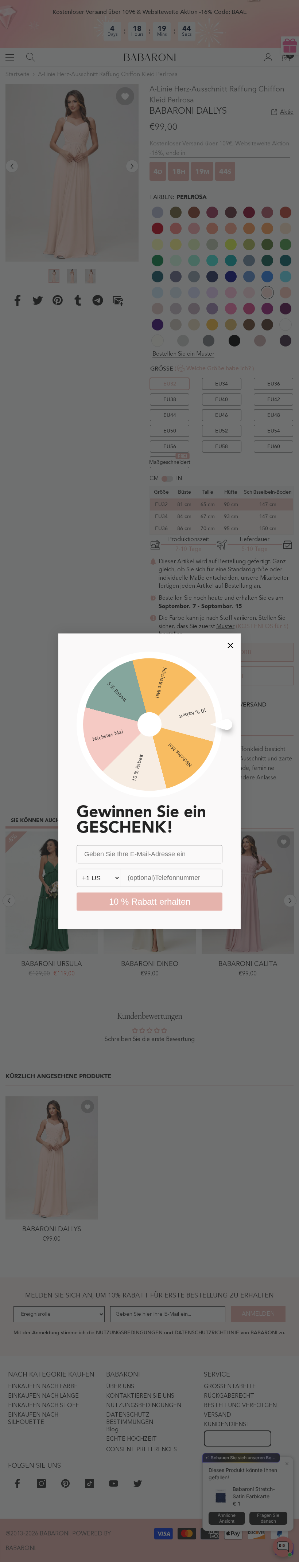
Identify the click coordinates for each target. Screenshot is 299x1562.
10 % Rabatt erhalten (149, 901)
